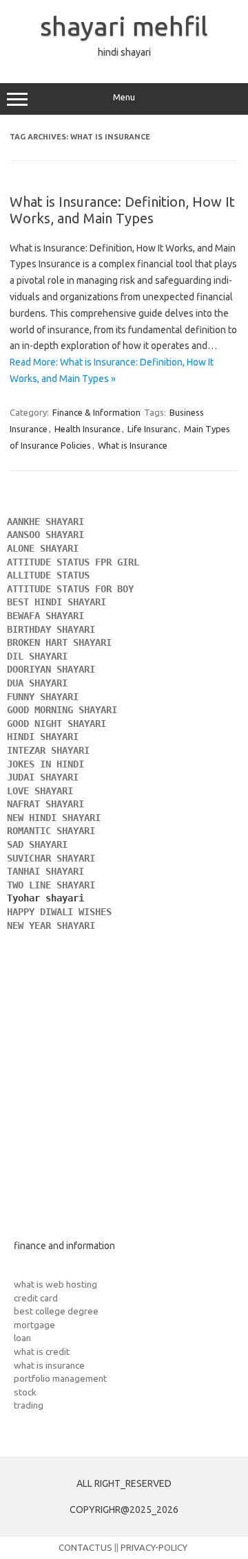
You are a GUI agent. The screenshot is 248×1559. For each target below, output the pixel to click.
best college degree (56, 1310)
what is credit (42, 1351)
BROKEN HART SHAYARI (62, 642)
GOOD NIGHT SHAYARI (59, 723)
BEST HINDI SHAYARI (56, 601)
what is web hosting (55, 1284)
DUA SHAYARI (40, 682)
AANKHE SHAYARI (48, 521)
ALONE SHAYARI (45, 548)
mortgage (34, 1324)
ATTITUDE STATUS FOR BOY (70, 588)
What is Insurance (132, 445)
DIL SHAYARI (37, 656)
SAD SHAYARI (37, 844)
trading (28, 1405)
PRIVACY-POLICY (154, 1547)
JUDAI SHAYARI (43, 777)
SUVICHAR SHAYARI (54, 858)
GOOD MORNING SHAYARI (65, 709)
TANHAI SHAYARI (45, 871)
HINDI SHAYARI (45, 736)
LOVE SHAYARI (40, 790)
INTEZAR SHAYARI (48, 750)
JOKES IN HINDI (45, 764)
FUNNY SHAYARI (45, 696)
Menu (124, 97)
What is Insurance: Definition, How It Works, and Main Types (122, 210)
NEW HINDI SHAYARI (56, 817)
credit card (36, 1297)
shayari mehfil (124, 26)
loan (22, 1337)
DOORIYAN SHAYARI (54, 669)
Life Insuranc (152, 429)
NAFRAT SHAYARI (48, 803)
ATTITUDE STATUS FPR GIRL (76, 562)
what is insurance (49, 1365)
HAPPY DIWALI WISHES (62, 911)
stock (25, 1392)
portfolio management (60, 1378)
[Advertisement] (124, 1096)
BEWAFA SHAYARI (48, 615)
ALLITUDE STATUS (48, 575)
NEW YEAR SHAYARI (54, 925)
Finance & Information (96, 412)
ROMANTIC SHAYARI (51, 830)
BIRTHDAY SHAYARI (54, 629)
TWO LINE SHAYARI (54, 884)
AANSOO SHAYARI (45, 534)
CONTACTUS (85, 1547)
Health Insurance (87, 429)
